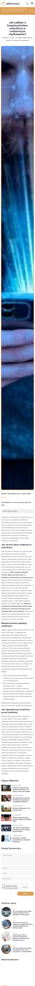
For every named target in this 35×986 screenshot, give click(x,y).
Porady (3, 497)
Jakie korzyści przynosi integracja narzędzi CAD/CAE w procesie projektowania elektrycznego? (23, 925)
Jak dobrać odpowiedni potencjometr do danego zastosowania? (21, 829)
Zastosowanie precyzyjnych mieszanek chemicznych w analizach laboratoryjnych (13, 11)
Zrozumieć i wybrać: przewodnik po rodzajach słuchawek (21, 839)
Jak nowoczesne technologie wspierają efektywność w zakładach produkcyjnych (22, 912)
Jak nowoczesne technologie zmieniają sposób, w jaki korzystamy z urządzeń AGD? (22, 949)
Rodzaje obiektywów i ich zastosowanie (21, 809)
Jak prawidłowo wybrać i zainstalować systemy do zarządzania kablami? (21, 800)
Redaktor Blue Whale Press (10, 493)
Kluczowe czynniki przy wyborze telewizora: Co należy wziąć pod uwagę (21, 789)
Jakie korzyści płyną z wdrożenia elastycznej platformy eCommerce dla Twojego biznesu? (21, 937)
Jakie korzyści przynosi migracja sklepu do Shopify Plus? (22, 819)
